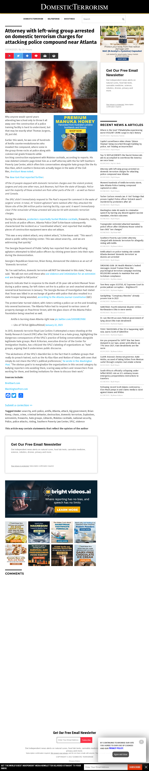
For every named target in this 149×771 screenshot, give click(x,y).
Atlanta (56, 411)
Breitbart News (18, 171)
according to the (62, 297)
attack (64, 411)
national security (82, 418)
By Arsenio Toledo (117, 136)
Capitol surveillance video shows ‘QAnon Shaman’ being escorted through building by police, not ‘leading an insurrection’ (121, 144)
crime (23, 414)
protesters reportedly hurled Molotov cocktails (52, 219)
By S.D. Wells (115, 163)
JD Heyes (27, 49)
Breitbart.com (12, 383)
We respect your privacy (59, 753)
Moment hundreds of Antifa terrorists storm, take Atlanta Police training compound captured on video (121, 185)
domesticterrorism (33, 19)
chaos (16, 414)
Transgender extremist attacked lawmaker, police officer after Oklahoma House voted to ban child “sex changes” (121, 227)
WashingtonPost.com (16, 389)
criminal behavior (36, 414)
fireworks (23, 418)
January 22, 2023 (54, 325)
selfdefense (54, 19)
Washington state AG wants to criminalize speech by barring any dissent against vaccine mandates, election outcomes (121, 213)
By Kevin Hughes (117, 290)
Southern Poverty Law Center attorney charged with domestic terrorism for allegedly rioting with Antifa (121, 240)
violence (80, 421)
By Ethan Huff (115, 232)
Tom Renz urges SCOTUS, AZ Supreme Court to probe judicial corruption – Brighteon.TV (122, 285)
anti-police (38, 411)
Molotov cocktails (62, 418)
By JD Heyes (115, 150)
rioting (32, 421)
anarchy (26, 411)
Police (8, 421)
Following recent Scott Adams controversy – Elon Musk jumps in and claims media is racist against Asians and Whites (121, 390)
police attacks (20, 421)
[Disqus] (51, 614)
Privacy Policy (74, 761)
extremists (11, 418)
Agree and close (120, 754)
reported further (26, 177)
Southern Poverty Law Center (52, 421)
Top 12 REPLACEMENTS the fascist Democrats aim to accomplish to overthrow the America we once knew (121, 158)
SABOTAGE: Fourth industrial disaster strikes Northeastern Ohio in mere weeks (120, 308)
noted (29, 171)
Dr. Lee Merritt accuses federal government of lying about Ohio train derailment (121, 319)
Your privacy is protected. (20, 466)
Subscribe (134, 767)
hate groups (35, 418)
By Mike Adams (116, 279)
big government (77, 411)
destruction (53, 414)
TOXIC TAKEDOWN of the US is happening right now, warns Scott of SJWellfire (121, 330)
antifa (48, 411)
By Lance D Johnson (118, 313)
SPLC (72, 421)
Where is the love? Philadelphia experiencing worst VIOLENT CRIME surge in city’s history (121, 131)
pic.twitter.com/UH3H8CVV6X (70, 319)
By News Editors (117, 246)
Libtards (47, 418)
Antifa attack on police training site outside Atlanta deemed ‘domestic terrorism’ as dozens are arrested (120, 254)
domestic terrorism (71, 414)
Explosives (88, 414)
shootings (69, 19)
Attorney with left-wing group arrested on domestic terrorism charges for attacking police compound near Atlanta (119, 171)
